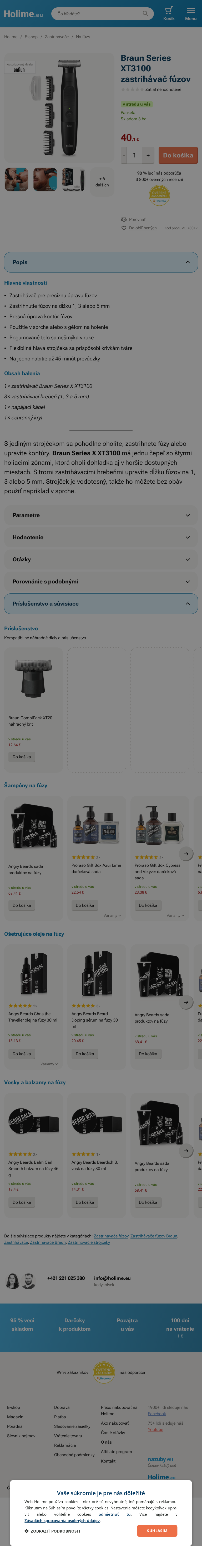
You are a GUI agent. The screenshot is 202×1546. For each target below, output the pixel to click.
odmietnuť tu (115, 1514)
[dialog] (101, 1513)
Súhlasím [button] (157, 1530)
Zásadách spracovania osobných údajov (62, 1520)
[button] (52, 1531)
